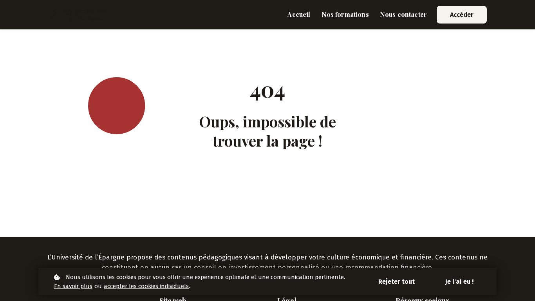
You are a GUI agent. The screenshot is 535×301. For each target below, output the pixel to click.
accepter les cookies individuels (146, 286)
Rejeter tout (396, 281)
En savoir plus (73, 286)
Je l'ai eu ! (459, 281)
